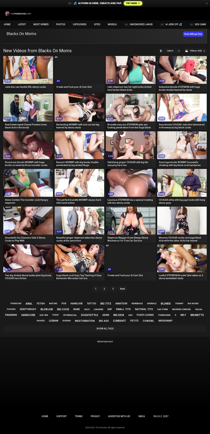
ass (130, 315)
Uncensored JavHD (139, 24)
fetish (41, 303)
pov (64, 303)
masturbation (85, 320)
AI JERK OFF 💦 (171, 24)
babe (76, 309)
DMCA (141, 416)
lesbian (53, 320)
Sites (97, 24)
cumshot (119, 320)
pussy (55, 315)
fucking (11, 309)
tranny (179, 303)
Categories (79, 24)
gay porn (162, 309)
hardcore (28, 315)
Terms (79, 416)
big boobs (193, 303)
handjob (77, 303)
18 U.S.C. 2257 (160, 416)
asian (105, 315)
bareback (137, 303)
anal (29, 303)
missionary (165, 320)
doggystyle (89, 315)
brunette (197, 315)
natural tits (144, 309)
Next (122, 288)
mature (53, 303)
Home (7, 24)
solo (87, 309)
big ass (104, 320)
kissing (67, 321)
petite (134, 320)
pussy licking (145, 315)
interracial (70, 315)
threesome (164, 315)
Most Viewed (41, 24)
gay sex (44, 315)
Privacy (95, 416)
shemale (152, 303)
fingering (11, 315)
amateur (121, 303)
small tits (123, 309)
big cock (63, 309)
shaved (41, 321)
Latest (22, 24)
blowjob (47, 309)
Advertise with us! (119, 416)
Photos (60, 24)
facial (198, 309)
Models (112, 24)
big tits (105, 303)
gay (109, 309)
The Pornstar (101, 427)
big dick (118, 315)
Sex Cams (198, 24)
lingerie (98, 309)
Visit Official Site (193, 34)
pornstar (15, 303)
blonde (166, 303)
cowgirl (148, 320)
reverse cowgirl (181, 309)
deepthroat (28, 309)
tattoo (91, 303)
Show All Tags (105, 328)
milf (183, 315)
